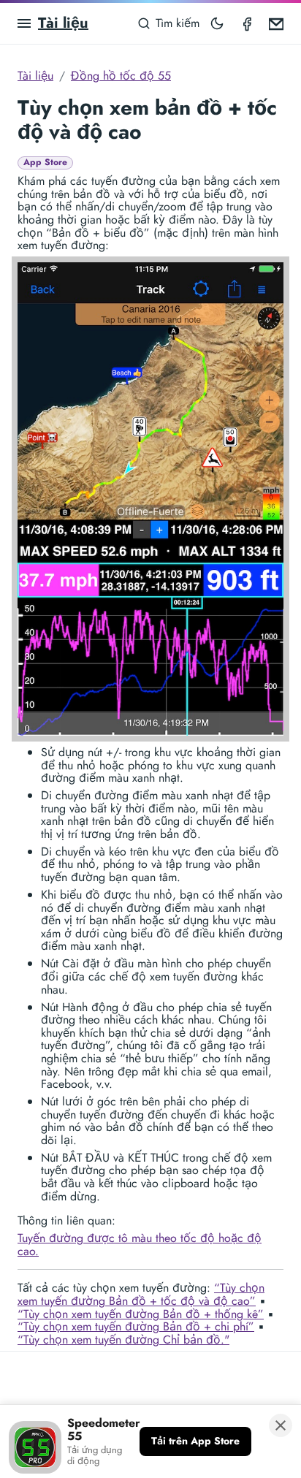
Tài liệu (63, 23)
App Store (45, 162)
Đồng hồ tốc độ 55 (121, 75)
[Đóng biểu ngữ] (280, 1425)
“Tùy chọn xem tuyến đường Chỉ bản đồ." (123, 1339)
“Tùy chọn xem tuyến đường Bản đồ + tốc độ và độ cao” (141, 1294)
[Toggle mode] (217, 23)
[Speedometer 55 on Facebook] (247, 23)
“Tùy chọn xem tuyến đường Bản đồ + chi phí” (136, 1326)
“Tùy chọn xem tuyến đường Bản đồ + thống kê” (141, 1314)
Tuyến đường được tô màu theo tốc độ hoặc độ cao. (140, 1245)
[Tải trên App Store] (195, 1441)
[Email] (276, 23)
